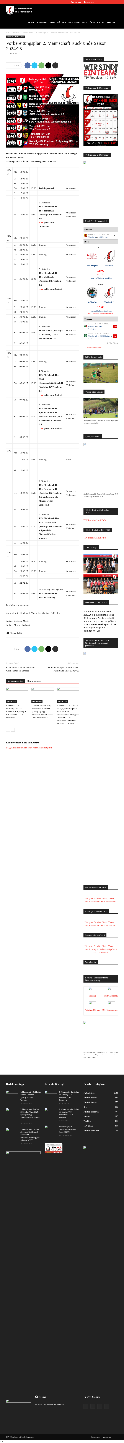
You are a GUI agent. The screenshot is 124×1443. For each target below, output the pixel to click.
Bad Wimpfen (92, 266)
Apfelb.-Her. (92, 302)
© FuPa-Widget (112, 343)
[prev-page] (8, 730)
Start (7, 32)
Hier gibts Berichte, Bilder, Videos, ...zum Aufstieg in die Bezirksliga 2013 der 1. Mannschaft (101, 949)
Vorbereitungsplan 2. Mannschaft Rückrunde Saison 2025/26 (67, 1129)
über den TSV (97, 22)
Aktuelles (16, 32)
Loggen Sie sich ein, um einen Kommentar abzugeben (29, 748)
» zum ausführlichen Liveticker (101, 278)
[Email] (48, 65)
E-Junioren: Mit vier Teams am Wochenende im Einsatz (20, 669)
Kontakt (112, 22)
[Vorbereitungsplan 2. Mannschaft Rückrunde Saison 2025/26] (51, 1129)
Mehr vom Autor (34, 681)
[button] (114, 10)
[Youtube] (115, 2)
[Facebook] (100, 2)
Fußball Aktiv (28, 32)
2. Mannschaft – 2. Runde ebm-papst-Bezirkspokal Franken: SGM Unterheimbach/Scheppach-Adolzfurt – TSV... (30, 1134)
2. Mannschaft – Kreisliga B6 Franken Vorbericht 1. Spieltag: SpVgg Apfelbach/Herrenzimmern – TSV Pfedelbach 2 (42, 711)
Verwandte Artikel (15, 681)
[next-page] (13, 730)
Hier (41, 222)
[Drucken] (55, 65)
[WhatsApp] (41, 65)
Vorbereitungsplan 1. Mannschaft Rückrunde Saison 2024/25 (63, 669)
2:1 (115, 236)
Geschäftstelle (78, 22)
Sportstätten (58, 22)
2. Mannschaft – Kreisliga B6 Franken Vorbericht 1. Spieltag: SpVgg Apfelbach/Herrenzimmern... (30, 1114)
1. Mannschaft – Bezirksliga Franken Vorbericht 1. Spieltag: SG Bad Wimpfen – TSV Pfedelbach (16, 711)
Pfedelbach (92, 237)
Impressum (89, 2)
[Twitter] (110, 2)
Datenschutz (76, 2)
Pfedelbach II (109, 302)
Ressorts (42, 22)
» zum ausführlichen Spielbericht (100, 311)
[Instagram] (105, 2)
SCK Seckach (103, 237)
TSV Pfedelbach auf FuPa (92, 347)
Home (31, 22)
